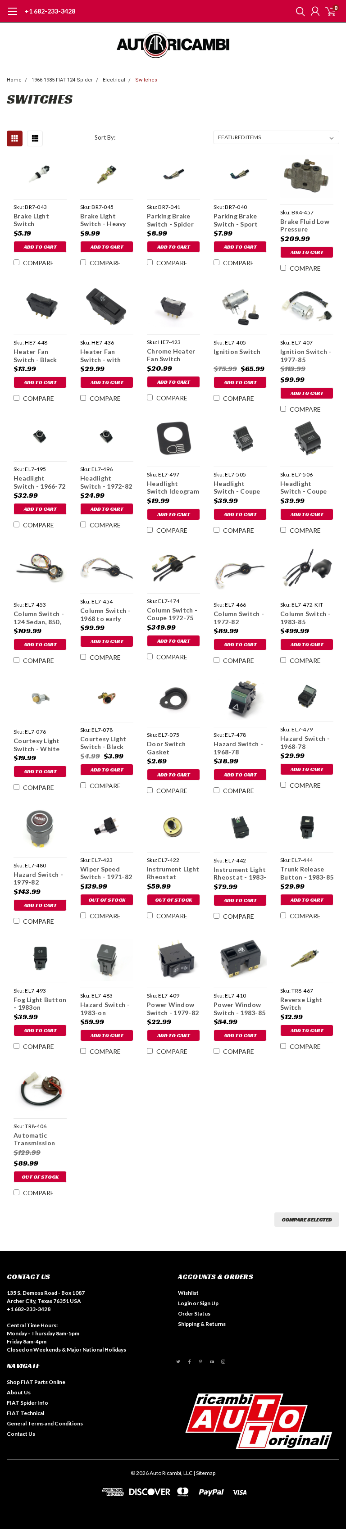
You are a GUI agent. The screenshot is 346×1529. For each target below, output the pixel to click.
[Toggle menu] (12, 16)
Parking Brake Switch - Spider (170, 220)
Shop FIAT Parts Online (36, 1382)
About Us (19, 1392)
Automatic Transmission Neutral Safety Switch (36, 1139)
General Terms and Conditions (45, 1423)
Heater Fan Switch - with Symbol (100, 355)
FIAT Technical (25, 1413)
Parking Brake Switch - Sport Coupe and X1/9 (238, 220)
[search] (298, 11)
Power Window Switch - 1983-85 (239, 1008)
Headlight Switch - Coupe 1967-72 (237, 487)
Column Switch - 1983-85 (305, 618)
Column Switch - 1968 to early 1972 (105, 614)
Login (185, 1303)
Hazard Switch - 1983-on (105, 1008)
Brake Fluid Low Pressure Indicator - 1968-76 (306, 225)
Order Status (194, 1313)
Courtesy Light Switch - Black (103, 743)
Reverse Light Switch (301, 1004)
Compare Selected (307, 1219)
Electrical (114, 80)
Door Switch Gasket (166, 748)
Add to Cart (40, 246)
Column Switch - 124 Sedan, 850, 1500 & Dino (39, 618)
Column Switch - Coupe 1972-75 (172, 614)
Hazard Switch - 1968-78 (238, 748)
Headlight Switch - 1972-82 (106, 482)
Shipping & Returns (202, 1323)
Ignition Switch (237, 351)
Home (14, 80)
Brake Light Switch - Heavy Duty (103, 220)
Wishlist (188, 1292)
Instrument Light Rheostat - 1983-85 (240, 873)
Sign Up (209, 1303)
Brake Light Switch (31, 220)
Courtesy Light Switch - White (37, 745)
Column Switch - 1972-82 (239, 618)
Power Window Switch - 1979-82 (173, 1008)
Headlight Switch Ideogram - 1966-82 (173, 487)
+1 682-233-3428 (50, 11)
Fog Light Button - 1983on (40, 1004)
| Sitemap (204, 1473)
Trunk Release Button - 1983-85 (306, 873)
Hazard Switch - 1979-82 (38, 878)
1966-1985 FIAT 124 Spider (62, 80)
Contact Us (21, 1433)
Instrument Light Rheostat (173, 873)
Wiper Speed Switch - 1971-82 (106, 873)
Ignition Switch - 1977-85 (305, 355)
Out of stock (106, 899)
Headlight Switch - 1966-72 (39, 482)
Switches (146, 80)
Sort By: (105, 137)
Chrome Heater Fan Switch (171, 355)
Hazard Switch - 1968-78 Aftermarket (305, 742)
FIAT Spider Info (27, 1402)
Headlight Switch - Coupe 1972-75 (303, 487)
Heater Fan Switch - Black (35, 355)
